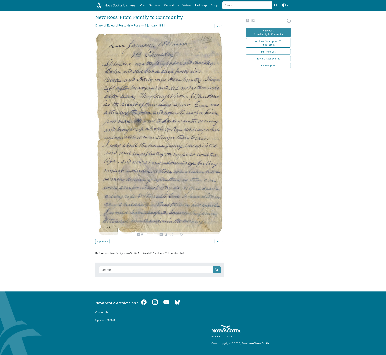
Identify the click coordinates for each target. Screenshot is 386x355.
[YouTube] (166, 302)
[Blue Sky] (177, 302)
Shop (214, 5)
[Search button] (276, 5)
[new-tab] (247, 21)
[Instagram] (155, 302)
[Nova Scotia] (226, 329)
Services (154, 5)
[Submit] (217, 269)
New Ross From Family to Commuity (268, 32)
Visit (143, 5)
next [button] (218, 26)
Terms (229, 336)
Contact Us (101, 312)
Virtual (186, 5)
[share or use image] (253, 21)
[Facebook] (144, 302)
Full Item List (268, 51)
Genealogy (171, 5)
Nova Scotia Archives (119, 5)
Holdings (201, 5)
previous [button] (103, 241)
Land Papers (268, 65)
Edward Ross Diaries (268, 58)
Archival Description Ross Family (267, 42)
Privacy (215, 336)
